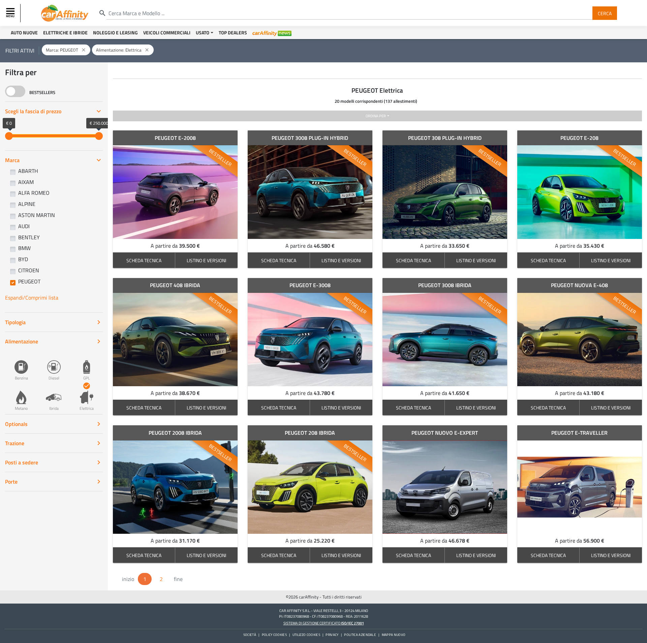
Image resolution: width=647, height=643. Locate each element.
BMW (24, 248)
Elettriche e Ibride (65, 32)
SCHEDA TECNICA (143, 260)
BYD (23, 259)
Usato (202, 32)
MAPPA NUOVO (394, 635)
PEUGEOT (29, 281)
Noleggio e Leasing (115, 32)
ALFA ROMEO (34, 192)
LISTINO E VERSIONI (206, 260)
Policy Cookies (274, 635)
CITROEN (28, 270)
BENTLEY (29, 237)
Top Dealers (233, 32)
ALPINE (26, 204)
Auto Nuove (24, 32)
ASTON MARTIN (36, 215)
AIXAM (26, 182)
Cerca (605, 13)
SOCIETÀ (249, 635)
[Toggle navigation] (11, 13)
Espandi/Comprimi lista (31, 297)
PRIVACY (332, 635)
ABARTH (28, 171)
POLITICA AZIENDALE (360, 635)
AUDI (24, 226)
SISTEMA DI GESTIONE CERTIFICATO (323, 622)
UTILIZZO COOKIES (306, 635)
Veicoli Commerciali (166, 32)
